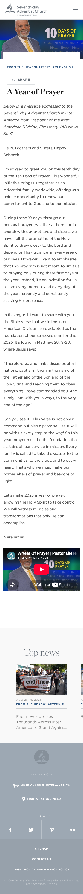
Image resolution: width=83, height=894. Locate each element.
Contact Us (41, 859)
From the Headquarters (29, 67)
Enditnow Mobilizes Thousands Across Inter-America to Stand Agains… (41, 722)
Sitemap (41, 848)
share (24, 80)
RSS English (62, 67)
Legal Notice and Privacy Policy (41, 869)
